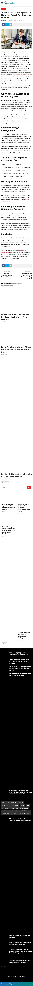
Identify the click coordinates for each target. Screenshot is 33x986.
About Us (22, 977)
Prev (3, 482)
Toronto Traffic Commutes (22, 811)
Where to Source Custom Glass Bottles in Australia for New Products (15, 317)
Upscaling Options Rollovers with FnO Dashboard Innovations (20, 961)
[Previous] (3, 643)
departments (5, 813)
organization (5, 805)
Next (7, 482)
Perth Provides (14, 805)
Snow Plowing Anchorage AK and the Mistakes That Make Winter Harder (16, 349)
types (12, 808)
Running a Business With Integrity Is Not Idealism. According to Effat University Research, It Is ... (20, 792)
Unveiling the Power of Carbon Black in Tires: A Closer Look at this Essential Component (20, 951)
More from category (7, 285)
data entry (13, 813)
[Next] (6, 643)
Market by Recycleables (22, 808)
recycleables (5, 808)
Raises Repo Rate (12, 802)
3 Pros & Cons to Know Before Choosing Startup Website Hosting (20, 819)
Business (3, 8)
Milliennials (11, 811)
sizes (28, 805)
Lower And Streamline (24, 813)
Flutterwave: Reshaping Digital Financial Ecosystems (7, 275)
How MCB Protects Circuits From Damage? (19, 936)
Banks (3, 802)
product (21, 802)
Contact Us (12, 977)
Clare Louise (4, 20)
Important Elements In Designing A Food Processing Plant (20, 943)
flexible (4, 811)
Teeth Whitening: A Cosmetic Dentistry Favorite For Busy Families (26, 276)
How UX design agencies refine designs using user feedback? (8, 506)
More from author (16, 283)
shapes (22, 805)
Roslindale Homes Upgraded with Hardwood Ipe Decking (16, 475)
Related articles (6, 283)
